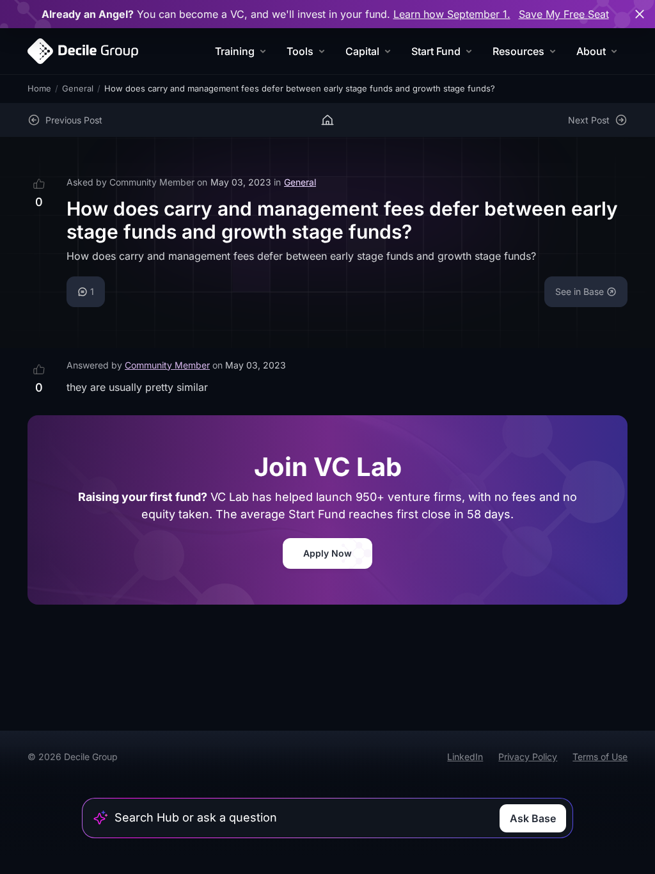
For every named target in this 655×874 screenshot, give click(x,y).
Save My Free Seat (564, 14)
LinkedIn (465, 756)
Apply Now (327, 553)
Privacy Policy (527, 756)
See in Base (579, 291)
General (77, 88)
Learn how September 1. (451, 14)
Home (39, 88)
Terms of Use (599, 756)
